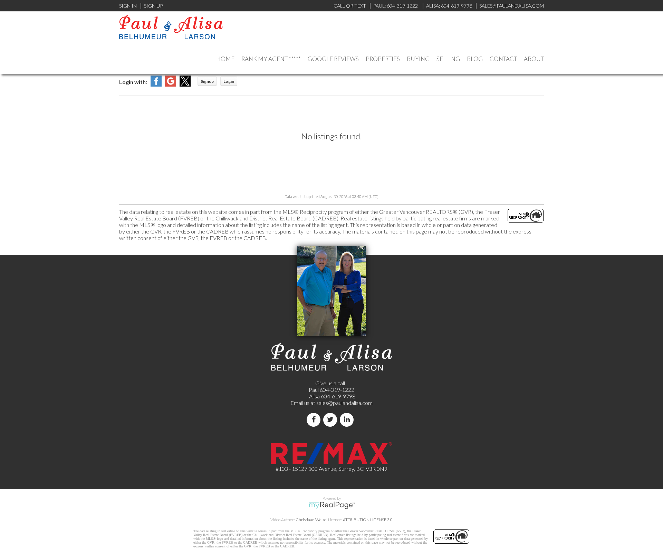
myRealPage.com (331, 505)
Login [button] (228, 81)
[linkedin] (348, 419)
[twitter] (331, 419)
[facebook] (315, 419)
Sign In (128, 6)
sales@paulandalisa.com (511, 6)
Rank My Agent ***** (271, 58)
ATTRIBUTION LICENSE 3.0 (368, 519)
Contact (503, 58)
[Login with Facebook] (156, 84)
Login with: (133, 82)
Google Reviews (333, 58)
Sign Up (153, 6)
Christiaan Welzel (311, 519)
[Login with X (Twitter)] (185, 84)
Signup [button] (207, 81)
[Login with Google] (170, 84)
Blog (475, 58)
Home (225, 58)
